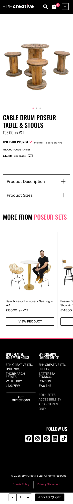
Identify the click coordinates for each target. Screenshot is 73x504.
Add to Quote (49, 497)
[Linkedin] (55, 438)
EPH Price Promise (15, 142)
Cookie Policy (21, 484)
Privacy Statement (48, 484)
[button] (33, 108)
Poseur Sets (50, 216)
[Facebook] (28, 438)
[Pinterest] (46, 438)
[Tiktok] (63, 438)
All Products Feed (36, 454)
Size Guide (20, 155)
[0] (54, 6)
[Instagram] (37, 438)
